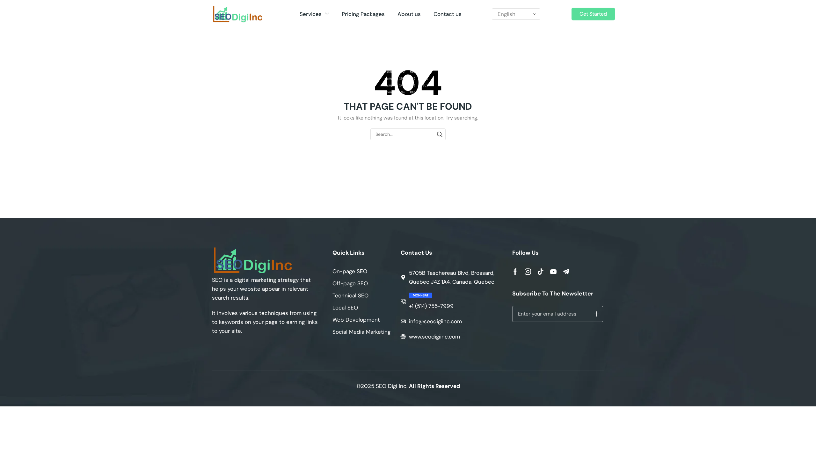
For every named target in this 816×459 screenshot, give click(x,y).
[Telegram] (566, 271)
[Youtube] (553, 271)
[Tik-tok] (540, 271)
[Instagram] (528, 271)
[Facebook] (515, 271)
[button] (593, 14)
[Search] (440, 134)
